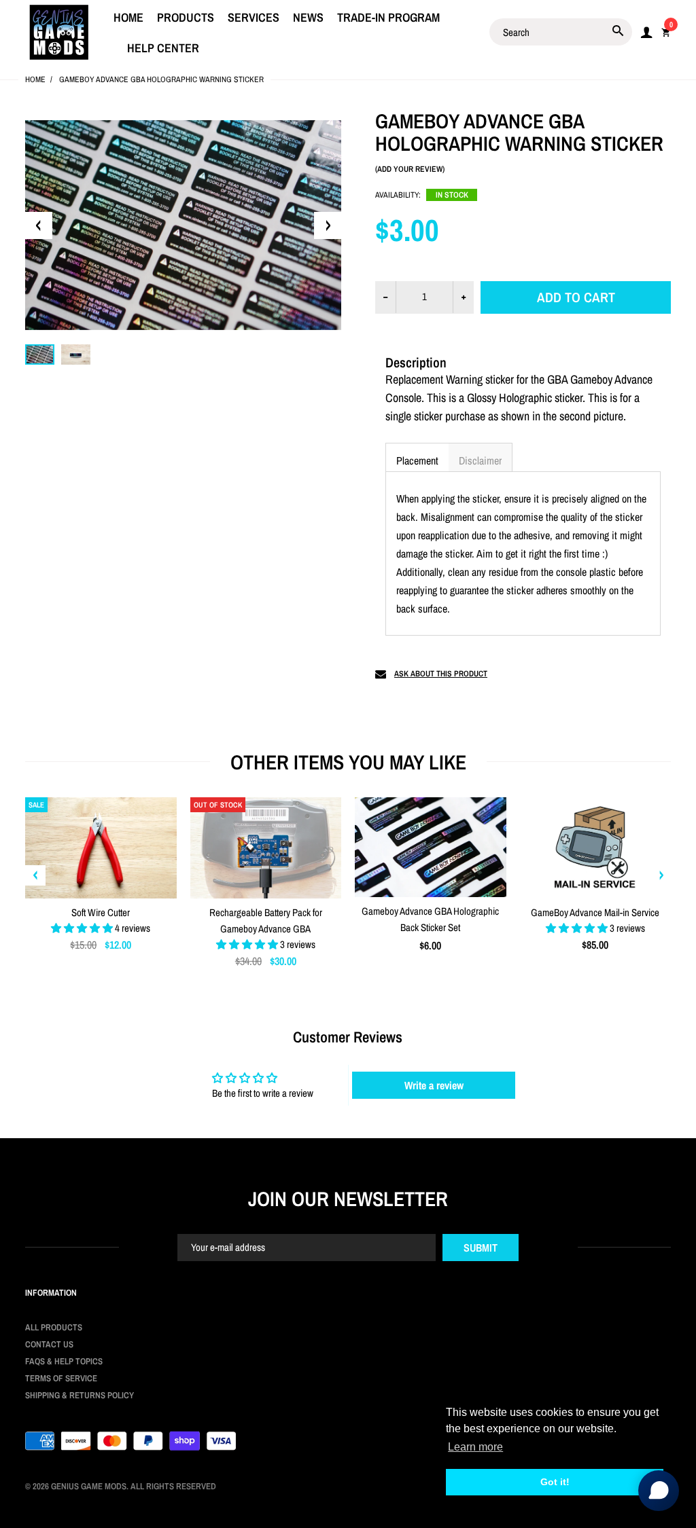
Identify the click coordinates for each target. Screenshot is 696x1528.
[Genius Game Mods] (59, 31)
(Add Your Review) (410, 169)
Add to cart (576, 297)
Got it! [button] (555, 1481)
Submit (481, 1247)
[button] (417, 457)
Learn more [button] (475, 1447)
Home (35, 79)
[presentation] (35, 875)
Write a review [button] (434, 1085)
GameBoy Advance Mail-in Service (595, 912)
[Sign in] (646, 32)
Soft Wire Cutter (100, 912)
